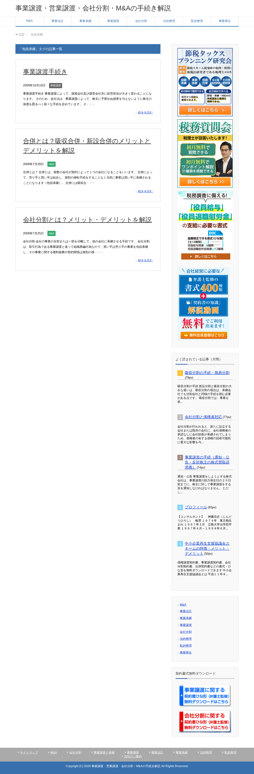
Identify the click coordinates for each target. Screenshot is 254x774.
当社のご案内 (133, 756)
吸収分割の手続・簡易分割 (207, 373)
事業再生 (225, 21)
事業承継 (85, 21)
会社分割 (141, 21)
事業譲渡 (113, 21)
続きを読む (145, 112)
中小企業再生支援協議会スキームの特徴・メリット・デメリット (207, 548)
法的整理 (169, 21)
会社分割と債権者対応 (203, 417)
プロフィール (196, 507)
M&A (29, 20)
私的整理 (197, 21)
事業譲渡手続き (45, 71)
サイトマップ (29, 752)
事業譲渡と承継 (104, 752)
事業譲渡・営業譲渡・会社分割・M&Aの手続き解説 (93, 8)
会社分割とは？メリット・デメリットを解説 (87, 219)
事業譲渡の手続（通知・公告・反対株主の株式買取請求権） (207, 462)
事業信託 (57, 21)
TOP (21, 34)
